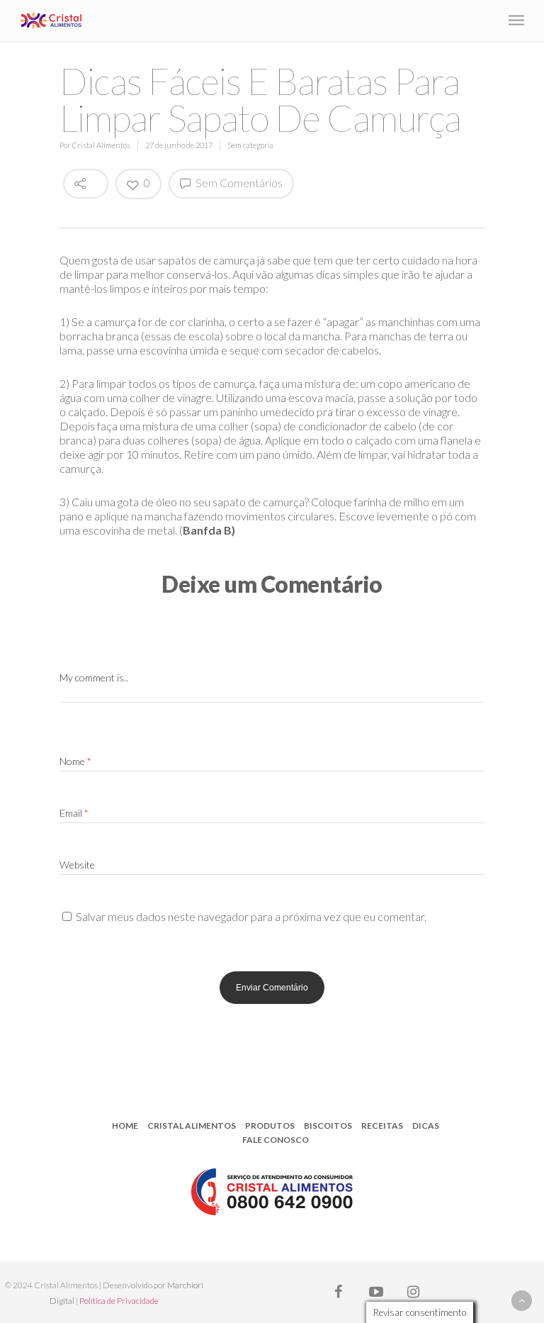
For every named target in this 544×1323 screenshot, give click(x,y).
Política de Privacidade (119, 1300)
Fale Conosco (275, 1139)
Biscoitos (328, 1125)
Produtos (270, 1125)
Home (125, 1125)
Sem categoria (250, 145)
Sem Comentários (238, 182)
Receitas (382, 1125)
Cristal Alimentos (101, 145)
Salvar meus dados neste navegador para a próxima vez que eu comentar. (251, 916)
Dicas (425, 1125)
